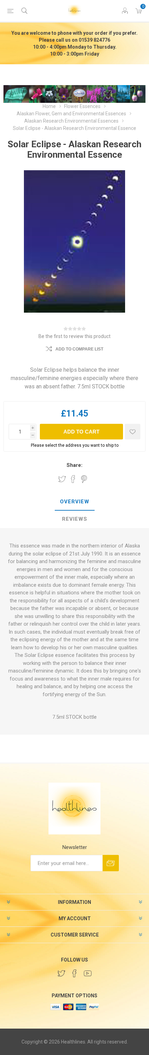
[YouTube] (87, 973)
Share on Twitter (62, 479)
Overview (74, 501)
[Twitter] (61, 973)
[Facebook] (74, 973)
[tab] (74, 502)
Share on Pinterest (84, 479)
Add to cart (81, 432)
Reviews (74, 519)
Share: (74, 465)
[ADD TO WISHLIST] (132, 431)
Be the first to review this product (74, 336)
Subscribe (111, 863)
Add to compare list (79, 349)
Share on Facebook (73, 479)
